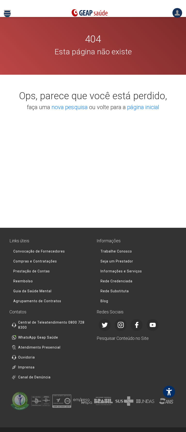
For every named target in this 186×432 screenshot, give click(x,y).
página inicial (143, 107)
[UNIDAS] (145, 401)
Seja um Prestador (117, 261)
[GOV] (103, 401)
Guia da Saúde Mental (32, 291)
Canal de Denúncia (34, 377)
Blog (104, 301)
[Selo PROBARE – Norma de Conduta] (40, 401)
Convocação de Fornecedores (39, 251)
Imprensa (26, 367)
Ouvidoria (26, 357)
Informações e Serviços (121, 271)
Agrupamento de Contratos (37, 301)
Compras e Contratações (35, 261)
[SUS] (124, 401)
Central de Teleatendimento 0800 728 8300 (51, 324)
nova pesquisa (70, 107)
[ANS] (166, 401)
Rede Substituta (115, 291)
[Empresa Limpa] (82, 401)
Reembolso (23, 281)
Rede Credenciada (116, 281)
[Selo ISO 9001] (61, 401)
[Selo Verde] (19, 401)
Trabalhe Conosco (116, 251)
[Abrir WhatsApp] (174, 419)
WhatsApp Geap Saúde (38, 337)
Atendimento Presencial (39, 347)
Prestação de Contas (31, 271)
